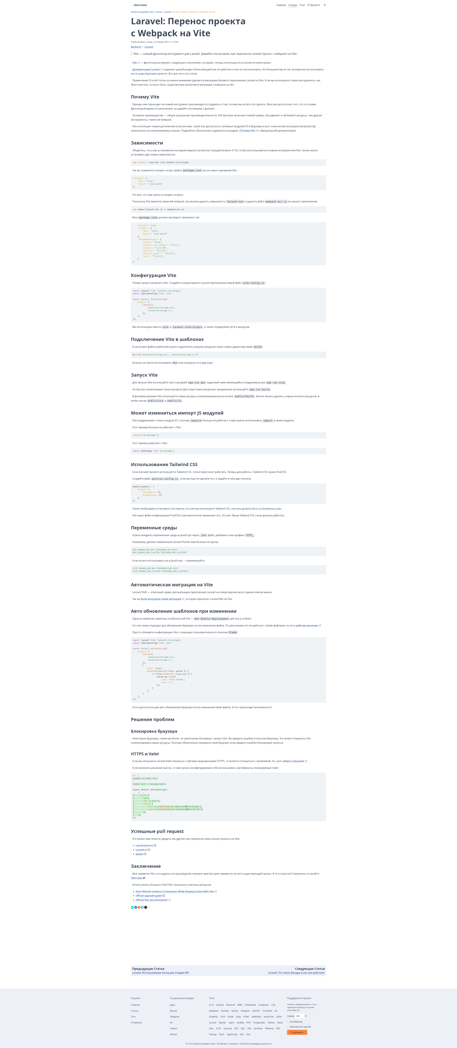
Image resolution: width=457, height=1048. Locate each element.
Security (228, 1028)
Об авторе (222, 1043)
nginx (231, 1022)
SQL (243, 1028)
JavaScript (269, 1016)
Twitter (173, 1028)
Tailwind (269, 1028)
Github (173, 1034)
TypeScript (232, 1034)
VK (171, 1022)
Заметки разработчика (142, 11)
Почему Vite (247, 130)
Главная (281, 5)
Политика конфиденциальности (255, 1043)
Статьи (292, 5)
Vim (242, 1034)
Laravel (167, 11)
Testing (212, 1034)
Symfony (258, 1028)
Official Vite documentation (152, 900)
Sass (211, 1028)
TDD (278, 1028)
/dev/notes (140, 5)
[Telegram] (142, 907)
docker (234, 1010)
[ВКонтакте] (135, 907)
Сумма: (291, 1015)
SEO (236, 1028)
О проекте (233, 1043)
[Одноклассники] (139, 907)
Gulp (238, 1016)
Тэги (302, 5)
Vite (134, 62)
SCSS (218, 1028)
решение (298, 761)
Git (275, 1010)
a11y (211, 1004)
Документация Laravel (146, 69)
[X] (145, 907)
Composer (263, 1004)
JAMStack (256, 1016)
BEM (240, 1004)
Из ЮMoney (296, 1021)
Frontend (267, 1010)
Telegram (174, 1016)
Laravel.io (141, 849)
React (280, 1022)
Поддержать (297, 1032)
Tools (221, 1034)
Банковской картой (300, 1026)
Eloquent (245, 1010)
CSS (273, 1004)
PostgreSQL (259, 1022)
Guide (230, 1016)
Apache (220, 1004)
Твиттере (136, 878)
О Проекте (313, 5)
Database (214, 1010)
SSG (249, 1028)
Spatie (139, 854)
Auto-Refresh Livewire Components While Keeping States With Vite (175, 891)
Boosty (173, 1010)
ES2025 (256, 1010)
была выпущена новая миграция (161, 599)
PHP (248, 1022)
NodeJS (240, 1022)
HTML (246, 1016)
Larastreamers (144, 845)
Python (271, 1022)
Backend (136, 47)
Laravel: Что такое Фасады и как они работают (296, 972)
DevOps (225, 1010)
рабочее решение (307, 625)
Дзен (172, 1004)
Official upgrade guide (149, 895)
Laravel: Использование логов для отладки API (160, 972)
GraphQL (213, 1016)
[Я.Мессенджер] (132, 907)
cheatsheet (250, 1004)
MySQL (222, 1022)
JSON (278, 1016)
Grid (223, 1016)
